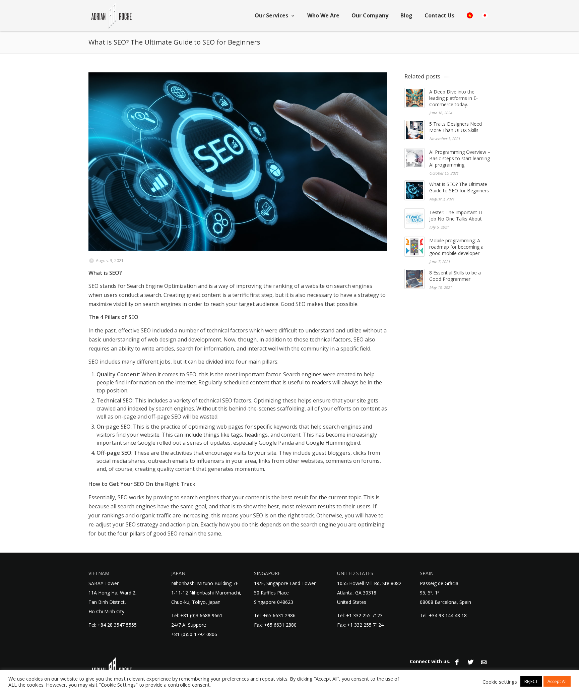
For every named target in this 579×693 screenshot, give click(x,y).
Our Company (369, 15)
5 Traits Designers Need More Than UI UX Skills (455, 127)
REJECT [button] (531, 681)
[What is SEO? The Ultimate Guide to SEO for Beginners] (237, 161)
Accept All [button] (557, 681)
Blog (406, 15)
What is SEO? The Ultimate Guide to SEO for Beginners (459, 187)
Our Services (271, 15)
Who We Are (323, 15)
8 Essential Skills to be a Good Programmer (455, 275)
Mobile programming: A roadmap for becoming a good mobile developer (456, 246)
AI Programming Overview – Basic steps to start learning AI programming (459, 158)
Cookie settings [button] (499, 682)
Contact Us (439, 15)
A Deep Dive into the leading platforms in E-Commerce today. (453, 98)
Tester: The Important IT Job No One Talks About (456, 215)
